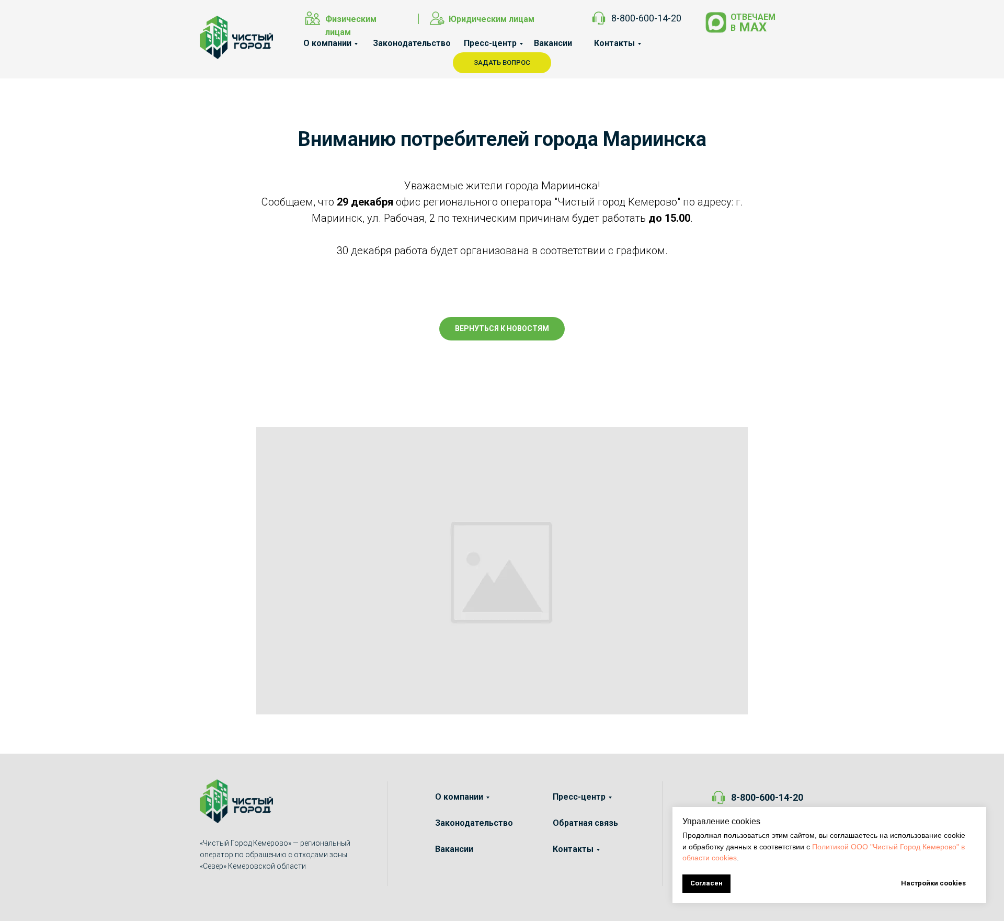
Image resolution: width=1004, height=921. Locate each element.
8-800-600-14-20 (646, 18)
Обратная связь (585, 823)
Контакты (614, 43)
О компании (327, 43)
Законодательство (412, 43)
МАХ (753, 27)
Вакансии (553, 43)
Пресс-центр (490, 43)
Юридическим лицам (491, 19)
